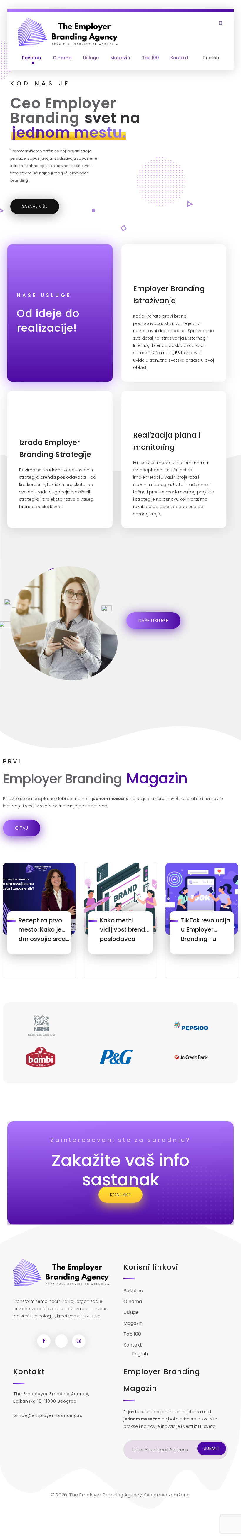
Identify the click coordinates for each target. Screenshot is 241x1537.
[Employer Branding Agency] (68, 32)
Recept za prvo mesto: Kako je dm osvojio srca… (44, 929)
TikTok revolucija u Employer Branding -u (205, 929)
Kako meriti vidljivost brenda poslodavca (124, 929)
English (211, 57)
